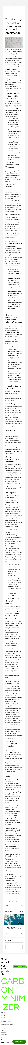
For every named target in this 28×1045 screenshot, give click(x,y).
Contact (3, 1015)
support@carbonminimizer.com (8, 1024)
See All (21, 911)
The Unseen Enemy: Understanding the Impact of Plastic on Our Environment (13, 928)
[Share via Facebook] (6, 901)
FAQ (12, 8)
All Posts (6, 8)
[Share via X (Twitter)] (9, 901)
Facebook (3, 1032)
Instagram (3, 1030)
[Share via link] (16, 901)
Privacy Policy (4, 1034)
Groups (2, 1039)
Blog (2, 1037)
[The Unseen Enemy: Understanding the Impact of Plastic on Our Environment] (14, 919)
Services (3, 1017)
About (2, 1014)
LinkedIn (3, 1028)
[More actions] (22, 16)
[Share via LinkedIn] (12, 901)
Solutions (3, 1012)
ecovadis (3, 1018)
